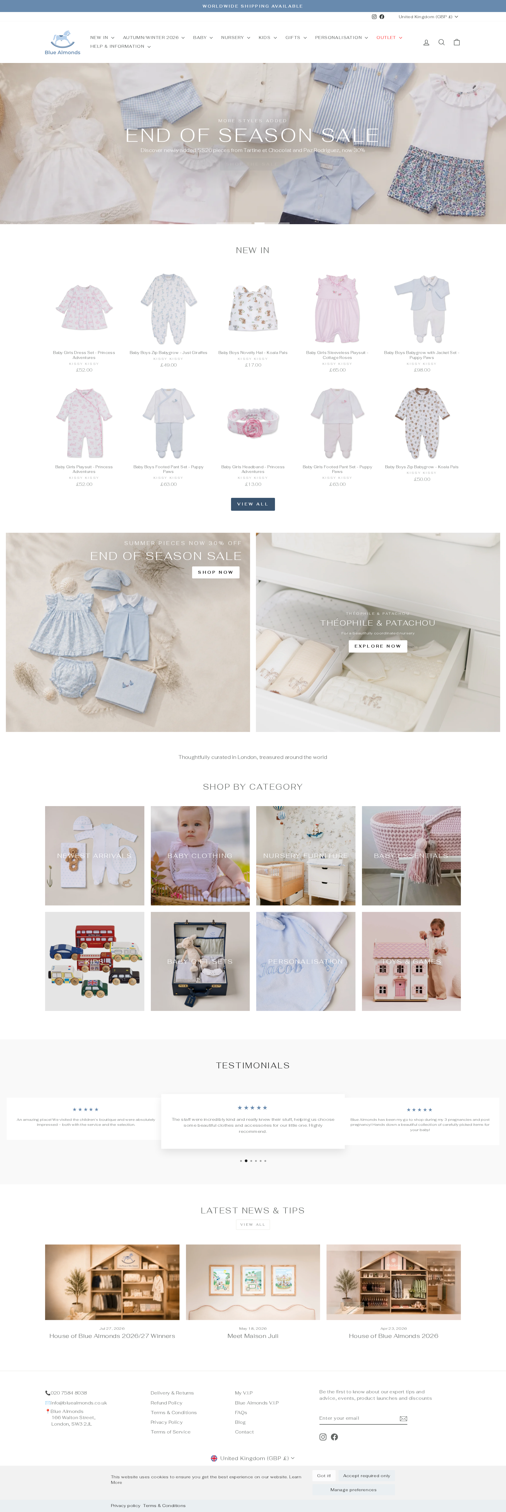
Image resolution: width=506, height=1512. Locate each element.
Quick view (84, 340)
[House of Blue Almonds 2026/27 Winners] (112, 1282)
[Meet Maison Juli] (253, 1282)
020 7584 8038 (69, 1393)
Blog (240, 1422)
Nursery (233, 37)
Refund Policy (167, 1403)
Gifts (294, 37)
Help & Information (118, 46)
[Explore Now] (378, 632)
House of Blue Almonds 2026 (393, 1336)
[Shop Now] (128, 632)
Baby (200, 37)
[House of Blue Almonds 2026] (393, 1282)
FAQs (241, 1412)
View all (253, 504)
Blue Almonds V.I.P (256, 1403)
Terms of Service (171, 1432)
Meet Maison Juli (253, 1336)
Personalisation (339, 37)
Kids (265, 37)
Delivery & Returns (172, 1393)
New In (100, 37)
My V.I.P (243, 1393)
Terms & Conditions (164, 1505)
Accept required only (366, 1475)
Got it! (324, 1475)
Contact (244, 1432)
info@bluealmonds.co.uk (79, 1403)
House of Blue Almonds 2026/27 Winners (112, 1336)
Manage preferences (354, 1489)
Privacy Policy (167, 1422)
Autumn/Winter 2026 (151, 37)
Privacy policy (125, 1505)
